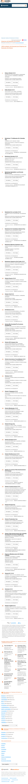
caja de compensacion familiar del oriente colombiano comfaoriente (8, 661)
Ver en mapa (15, 82)
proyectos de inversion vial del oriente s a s (22, 679)
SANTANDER (4, 699)
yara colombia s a (8, 645)
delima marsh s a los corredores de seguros (22, 662)
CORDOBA (3, 722)
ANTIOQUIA (4, 697)
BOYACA (3, 714)
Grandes (3, 736)
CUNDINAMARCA (5, 707)
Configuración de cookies (5, 781)
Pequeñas (3, 732)
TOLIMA (3, 716)
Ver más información (19, 42)
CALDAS (3, 720)
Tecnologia (3, 749)
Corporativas (4, 738)
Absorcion (3, 758)
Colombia (3, 743)
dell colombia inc (8, 651)
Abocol (2, 753)
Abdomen (3, 751)
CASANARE (4, 711)
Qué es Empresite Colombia (5, 779)
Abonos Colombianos (6, 757)
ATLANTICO (4, 705)
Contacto (12, 781)
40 (19, 623)
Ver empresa (8, 82)
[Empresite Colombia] (4, 5)
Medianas (3, 734)
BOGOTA (3, 695)
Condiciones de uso (15, 779)
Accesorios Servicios (6, 760)
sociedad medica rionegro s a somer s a (8, 683)
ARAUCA (3, 718)
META (2, 701)
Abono (2, 755)
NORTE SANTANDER (6, 709)
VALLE (2, 703)
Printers (3, 747)
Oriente (3, 745)
